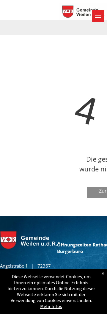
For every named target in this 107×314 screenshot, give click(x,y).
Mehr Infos (51, 306)
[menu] (98, 16)
